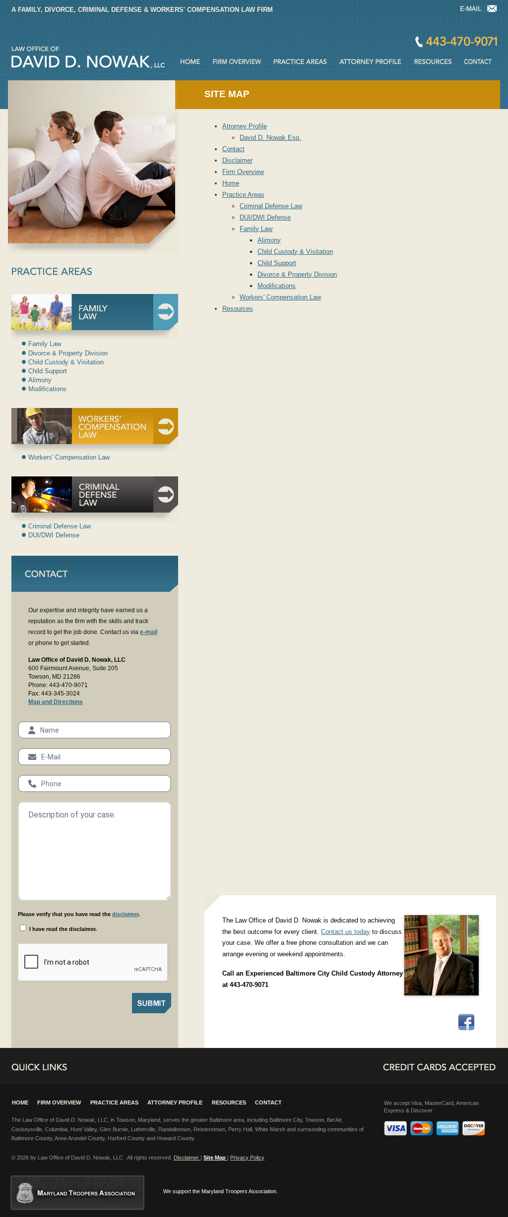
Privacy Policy (247, 1157)
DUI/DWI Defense (265, 217)
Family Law (256, 228)
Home (230, 183)
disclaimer (125, 914)
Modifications (276, 286)
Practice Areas (243, 194)
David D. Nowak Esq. (270, 137)
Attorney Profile (244, 126)
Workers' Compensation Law (280, 297)
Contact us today (345, 931)
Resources (237, 308)
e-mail (148, 632)
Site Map (215, 1157)
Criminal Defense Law (271, 206)
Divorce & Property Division (297, 274)
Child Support (276, 263)
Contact (456, 41)
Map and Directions (55, 701)
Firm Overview (243, 171)
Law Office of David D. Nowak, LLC (88, 57)
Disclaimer (237, 160)
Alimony (269, 240)
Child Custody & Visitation (295, 251)
